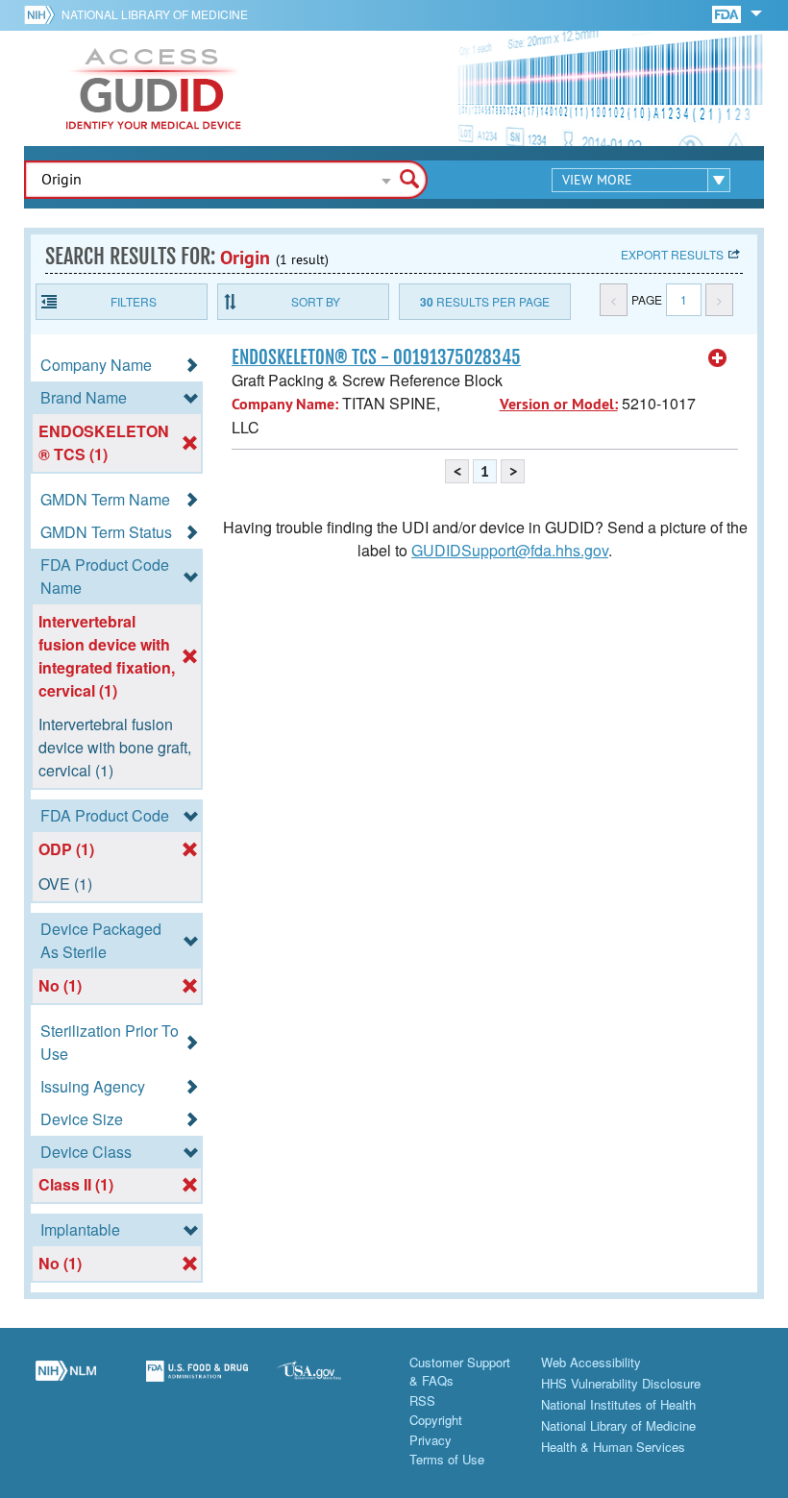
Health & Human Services (613, 1446)
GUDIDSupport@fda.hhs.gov (509, 550)
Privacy (430, 1440)
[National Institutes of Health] (43, 14)
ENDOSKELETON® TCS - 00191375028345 (376, 357)
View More (597, 179)
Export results (672, 254)
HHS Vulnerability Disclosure (621, 1383)
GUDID (154, 88)
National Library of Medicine (155, 14)
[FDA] (728, 13)
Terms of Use (446, 1459)
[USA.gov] (328, 1382)
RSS (422, 1400)
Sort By (315, 301)
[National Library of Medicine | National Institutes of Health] (65, 1382)
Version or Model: (559, 404)
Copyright (435, 1420)
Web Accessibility (591, 1362)
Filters (134, 301)
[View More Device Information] (717, 358)
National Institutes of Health (618, 1404)
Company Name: (285, 404)
